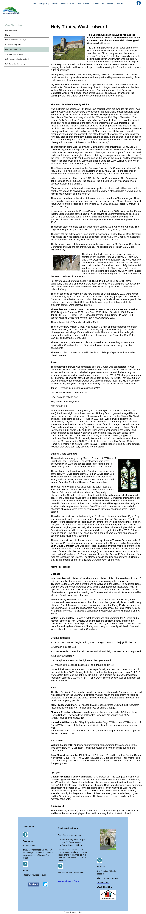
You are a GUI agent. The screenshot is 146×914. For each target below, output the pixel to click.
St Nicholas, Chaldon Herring (15, 64)
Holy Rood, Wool (11, 30)
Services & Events (67, 4)
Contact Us (120, 4)
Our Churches (107, 4)
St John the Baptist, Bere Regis (15, 40)
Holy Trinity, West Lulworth (14, 49)
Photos (7, 35)
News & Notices (83, 4)
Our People (95, 4)
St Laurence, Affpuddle (13, 45)
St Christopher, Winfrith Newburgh (17, 59)
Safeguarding (44, 4)
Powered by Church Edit (73, 912)
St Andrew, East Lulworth (14, 54)
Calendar (54, 4)
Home (35, 4)
